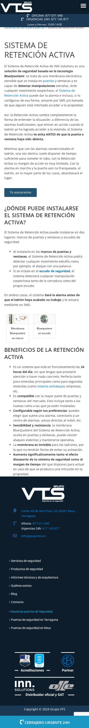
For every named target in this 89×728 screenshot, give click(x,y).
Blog (14, 594)
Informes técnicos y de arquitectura (34, 577)
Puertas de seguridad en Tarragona (34, 619)
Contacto (17, 602)
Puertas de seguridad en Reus (31, 628)
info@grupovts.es (33, 536)
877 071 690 (40, 523)
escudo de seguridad (54, 271)
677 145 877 (50, 528)
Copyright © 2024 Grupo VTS (44, 709)
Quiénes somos (21, 585)
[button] (83, 5)
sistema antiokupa (50, 386)
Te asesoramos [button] (20, 192)
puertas (48, 81)
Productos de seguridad (27, 569)
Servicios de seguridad (26, 561)
